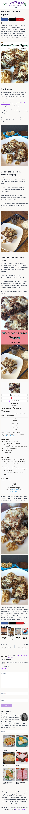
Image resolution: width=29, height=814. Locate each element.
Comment (4, 673)
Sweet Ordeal (5, 17)
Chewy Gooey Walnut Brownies (7, 647)
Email (3, 700)
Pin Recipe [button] (15, 398)
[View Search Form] (13, 8)
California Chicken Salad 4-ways (23, 647)
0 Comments (24, 17)
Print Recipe (15, 395)
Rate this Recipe (15, 401)
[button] (12, 403)
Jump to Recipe (6, 23)
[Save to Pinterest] (20, 19)
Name (3, 693)
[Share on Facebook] (4, 19)
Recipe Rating (5, 666)
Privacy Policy (20, 809)
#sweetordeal (14, 491)
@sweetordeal (15, 489)
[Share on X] (12, 19)
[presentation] (9, 741)
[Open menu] (16, 8)
